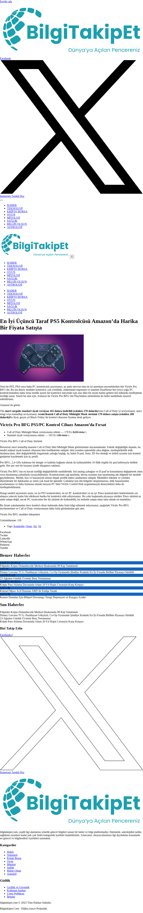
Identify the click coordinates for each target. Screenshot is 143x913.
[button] (71, 532)
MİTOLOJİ (13, 217)
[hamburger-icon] (1, 200)
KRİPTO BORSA (17, 211)
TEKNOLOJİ (14, 208)
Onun (29, 526)
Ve (39, 526)
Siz (35, 526)
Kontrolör (19, 526)
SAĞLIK (12, 220)
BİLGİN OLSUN (17, 224)
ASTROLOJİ (14, 227)
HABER (12, 205)
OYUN (11, 214)
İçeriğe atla (6, 1)
